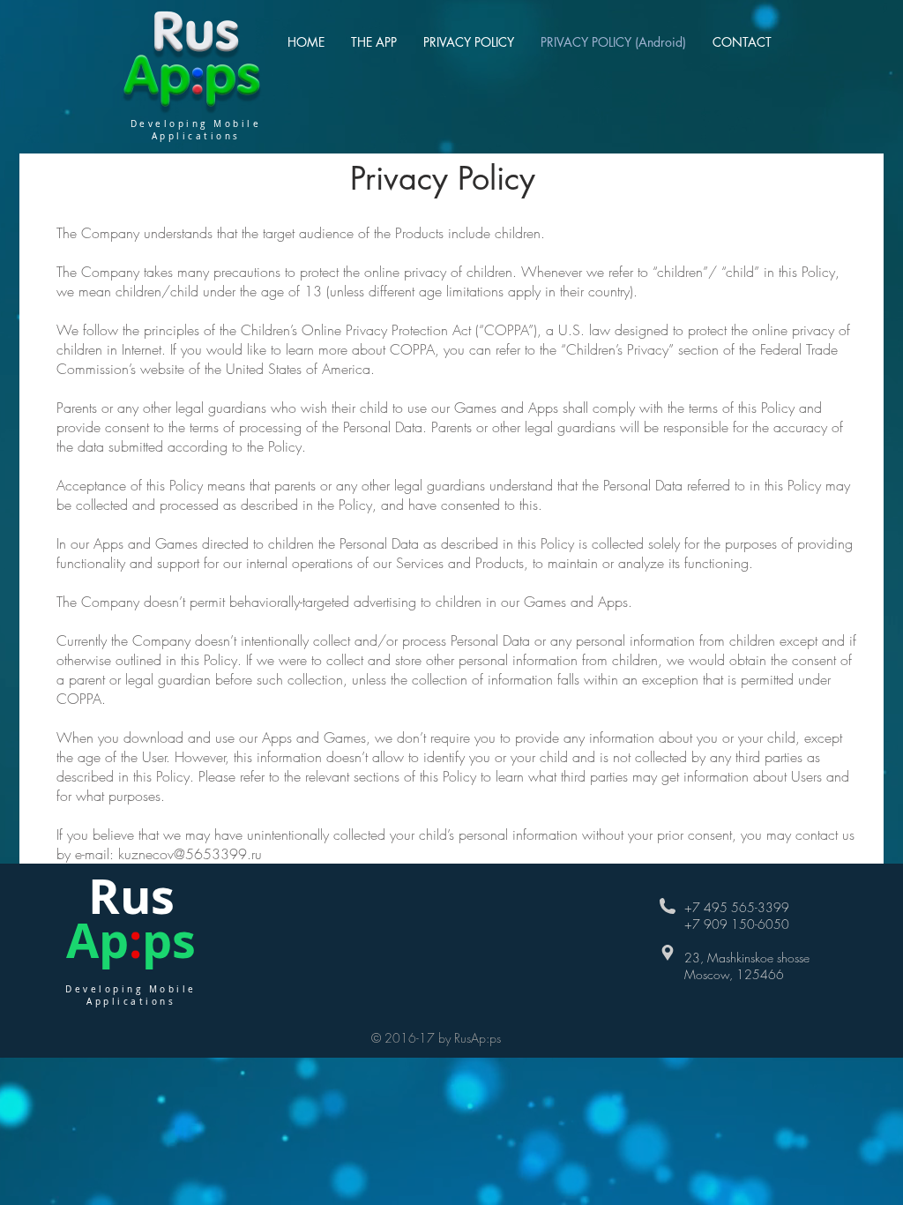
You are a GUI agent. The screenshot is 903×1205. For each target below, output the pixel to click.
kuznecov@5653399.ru (190, 854)
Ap (97, 940)
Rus (131, 896)
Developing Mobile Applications (131, 995)
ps (169, 940)
